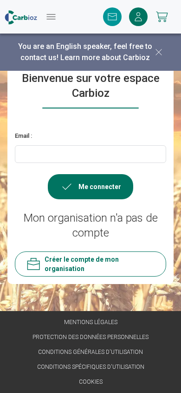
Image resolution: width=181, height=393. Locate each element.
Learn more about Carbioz (105, 57)
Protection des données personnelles (90, 337)
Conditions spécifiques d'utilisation (90, 367)
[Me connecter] (138, 16)
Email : (23, 135)
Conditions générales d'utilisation (90, 352)
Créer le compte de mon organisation (82, 264)
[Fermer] (158, 52)
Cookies (91, 382)
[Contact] (112, 16)
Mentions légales (90, 322)
